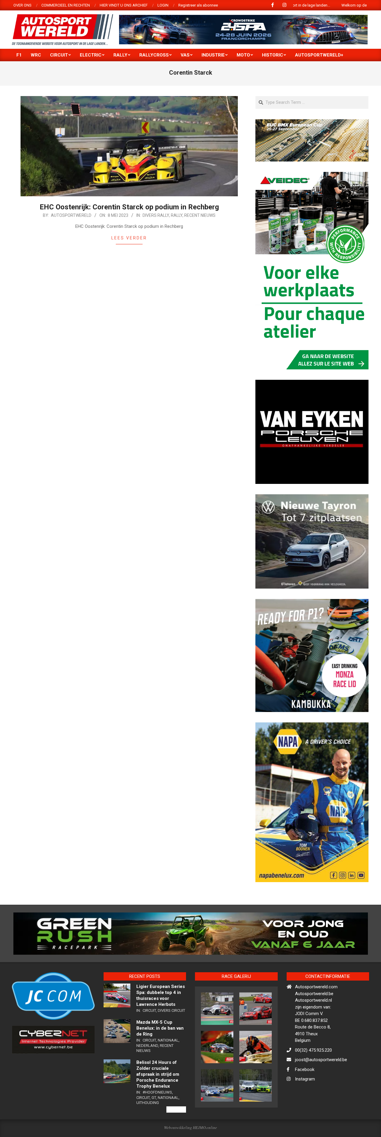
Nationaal (168, 1066)
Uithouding (147, 1128)
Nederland (147, 1071)
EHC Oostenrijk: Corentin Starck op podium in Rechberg (129, 207)
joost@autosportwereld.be (321, 1085)
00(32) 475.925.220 (313, 1075)
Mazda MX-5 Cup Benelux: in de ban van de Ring (160, 1053)
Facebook (304, 1095)
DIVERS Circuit (171, 1036)
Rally (176, 215)
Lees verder (129, 238)
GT (154, 1123)
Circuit (149, 1036)
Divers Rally (156, 215)
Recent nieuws (200, 215)
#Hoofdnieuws (157, 1118)
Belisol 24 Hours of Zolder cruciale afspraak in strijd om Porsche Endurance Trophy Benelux (157, 1099)
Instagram (305, 1105)
